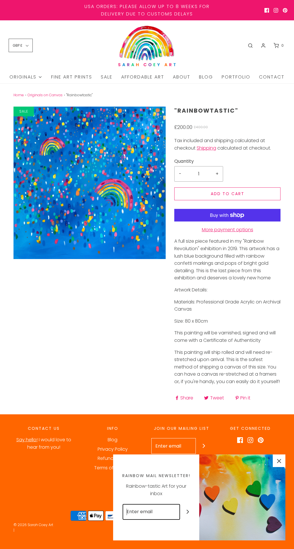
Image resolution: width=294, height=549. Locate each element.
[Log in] (263, 45)
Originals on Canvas (45, 95)
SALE (107, 77)
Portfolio (236, 77)
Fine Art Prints (71, 77)
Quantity (184, 161)
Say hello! (27, 439)
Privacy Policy (113, 449)
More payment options (227, 229)
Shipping (206, 148)
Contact (272, 77)
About (181, 77)
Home (18, 95)
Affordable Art (142, 77)
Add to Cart (227, 194)
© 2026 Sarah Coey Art (33, 524)
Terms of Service (112, 467)
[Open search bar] (250, 45)
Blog (206, 77)
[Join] (204, 446)
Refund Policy (113, 458)
